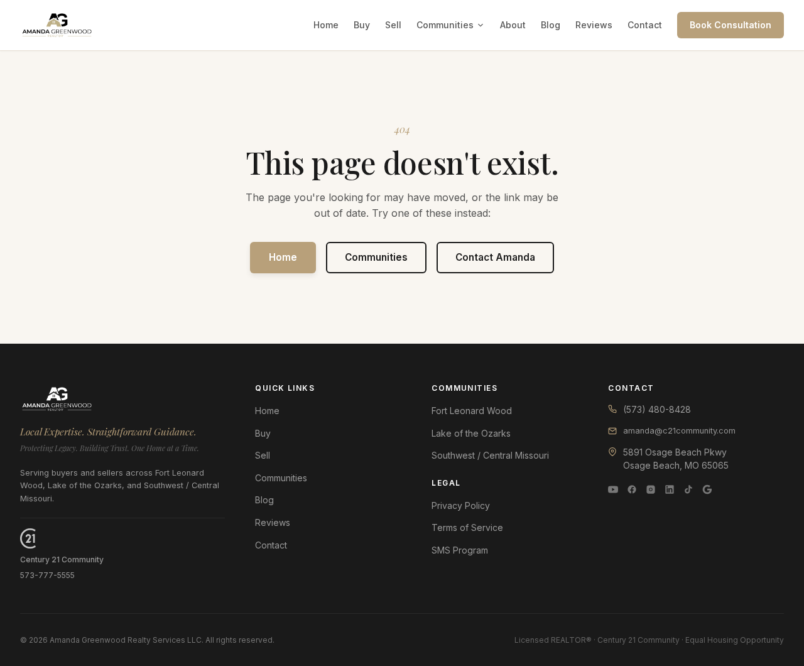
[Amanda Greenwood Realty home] (57, 25)
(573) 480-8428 (657, 409)
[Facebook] (632, 489)
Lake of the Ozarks (471, 433)
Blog (550, 24)
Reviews (593, 24)
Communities (445, 24)
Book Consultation (730, 24)
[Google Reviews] (707, 489)
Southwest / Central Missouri (490, 455)
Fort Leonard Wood (472, 410)
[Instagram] (651, 489)
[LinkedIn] (670, 489)
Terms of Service (467, 527)
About (513, 24)
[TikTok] (688, 489)
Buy (362, 24)
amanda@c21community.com (679, 430)
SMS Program (460, 550)
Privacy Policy (461, 505)
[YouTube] (613, 489)
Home (326, 24)
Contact (644, 24)
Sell (393, 24)
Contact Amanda (495, 257)
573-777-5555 (47, 575)
